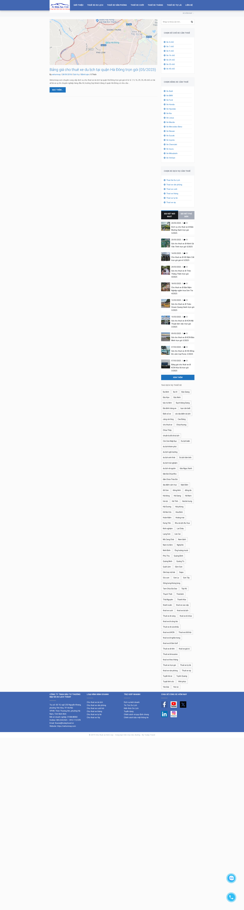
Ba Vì (175, 392)
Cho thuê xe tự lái (94, 714)
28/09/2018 (67, 74)
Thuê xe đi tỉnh (169, 649)
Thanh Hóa (181, 600)
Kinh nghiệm (168, 528)
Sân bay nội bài (169, 572)
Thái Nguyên (168, 600)
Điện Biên (184, 485)
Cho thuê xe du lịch (95, 702)
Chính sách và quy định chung (136, 714)
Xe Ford (169, 100)
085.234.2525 (61, 720)
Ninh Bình (166, 550)
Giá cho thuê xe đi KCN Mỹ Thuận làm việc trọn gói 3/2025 (182, 324)
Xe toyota (170, 140)
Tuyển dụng (128, 711)
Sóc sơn (166, 578)
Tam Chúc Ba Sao (170, 589)
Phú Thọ (166, 556)
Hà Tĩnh (175, 501)
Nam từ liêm (168, 545)
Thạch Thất (167, 594)
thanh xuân (167, 605)
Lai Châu (180, 528)
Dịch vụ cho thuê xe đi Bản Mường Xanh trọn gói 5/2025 (182, 230)
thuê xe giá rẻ (184, 649)
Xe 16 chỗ (170, 55)
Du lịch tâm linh (185, 457)
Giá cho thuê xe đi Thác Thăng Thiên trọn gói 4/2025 (181, 274)
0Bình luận (85, 74)
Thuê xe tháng (155, 5)
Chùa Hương (181, 425)
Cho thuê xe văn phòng (96, 705)
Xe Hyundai (171, 109)
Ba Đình (166, 392)
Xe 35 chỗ (170, 64)
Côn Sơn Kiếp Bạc (170, 441)
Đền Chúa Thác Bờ (170, 479)
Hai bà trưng (187, 501)
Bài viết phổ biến (186, 215)
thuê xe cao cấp (182, 605)
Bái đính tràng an (169, 408)
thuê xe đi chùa (186, 616)
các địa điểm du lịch (182, 414)
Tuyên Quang (181, 676)
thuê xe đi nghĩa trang (171, 638)
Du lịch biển (185, 441)
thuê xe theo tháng (170, 660)
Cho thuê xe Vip (93, 717)
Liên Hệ (189, 5)
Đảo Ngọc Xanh (186, 468)
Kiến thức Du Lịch (131, 708)
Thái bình (180, 594)
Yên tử (176, 687)
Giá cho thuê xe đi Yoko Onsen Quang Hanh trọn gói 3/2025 (182, 307)
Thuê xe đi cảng (169, 616)
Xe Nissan (170, 131)
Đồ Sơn (166, 490)
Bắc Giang (185, 392)
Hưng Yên (167, 523)
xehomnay (56, 74)
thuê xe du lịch (182, 610)
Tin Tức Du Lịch (130, 705)
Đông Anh (177, 490)
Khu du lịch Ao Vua (182, 523)
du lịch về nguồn (169, 468)
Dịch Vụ (76, 74)
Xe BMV (169, 95)
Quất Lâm (167, 567)
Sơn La (176, 578)
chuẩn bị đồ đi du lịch (171, 436)
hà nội (165, 501)
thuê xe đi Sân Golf (170, 643)
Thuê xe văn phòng (117, 5)
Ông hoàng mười (181, 550)
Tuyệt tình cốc (168, 681)
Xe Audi (169, 91)
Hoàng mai (180, 518)
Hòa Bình (179, 512)
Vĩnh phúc (182, 681)
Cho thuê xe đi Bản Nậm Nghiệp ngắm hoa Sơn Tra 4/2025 (182, 290)
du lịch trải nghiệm (170, 463)
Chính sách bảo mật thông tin (136, 717)
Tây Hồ (184, 589)
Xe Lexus (170, 118)
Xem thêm (177, 377)
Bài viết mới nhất (169, 215)
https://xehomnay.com (66, 726)
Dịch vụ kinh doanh (132, 702)
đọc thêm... (57, 90)
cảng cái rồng (168, 419)
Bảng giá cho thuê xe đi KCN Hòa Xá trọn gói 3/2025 (181, 367)
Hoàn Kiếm (167, 518)
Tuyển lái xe (167, 676)
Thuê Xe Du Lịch (95, 5)
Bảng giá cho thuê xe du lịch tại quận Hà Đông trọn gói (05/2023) (103, 69)
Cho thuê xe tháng (94, 711)
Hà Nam (188, 496)
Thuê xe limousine (170, 654)
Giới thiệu (78, 5)
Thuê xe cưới (137, 5)
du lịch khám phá (169, 447)
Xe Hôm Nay (187, 13)
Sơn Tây (186, 578)
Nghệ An (180, 545)
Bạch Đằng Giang (183, 403)
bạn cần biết (185, 408)
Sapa (181, 572)
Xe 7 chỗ (170, 46)
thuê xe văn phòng (170, 671)
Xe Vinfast (170, 158)
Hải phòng (179, 507)
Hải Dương (167, 507)
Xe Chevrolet (171, 144)
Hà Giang (177, 496)
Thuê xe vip (171, 202)
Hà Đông (166, 496)
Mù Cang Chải (168, 539)
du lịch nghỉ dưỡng (170, 452)
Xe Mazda (170, 122)
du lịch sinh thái (169, 457)
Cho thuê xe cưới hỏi (95, 708)
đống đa (188, 490)
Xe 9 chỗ (170, 51)
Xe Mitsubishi (171, 153)
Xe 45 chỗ (170, 69)
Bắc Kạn (166, 397)
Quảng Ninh (167, 561)
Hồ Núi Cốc (167, 512)
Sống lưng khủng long (171, 583)
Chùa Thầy (167, 430)
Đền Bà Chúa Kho (170, 474)
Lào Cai (177, 534)
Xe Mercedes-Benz (174, 127)
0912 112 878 (75, 720)
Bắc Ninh (177, 397)
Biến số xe (167, 414)
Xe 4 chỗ (170, 42)
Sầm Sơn (178, 567)
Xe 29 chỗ (170, 60)
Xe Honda (170, 104)
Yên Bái (166, 687)
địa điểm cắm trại (170, 485)
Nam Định (182, 539)
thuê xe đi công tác (170, 621)
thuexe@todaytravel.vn (64, 723)
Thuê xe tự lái (174, 5)
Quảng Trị (180, 561)
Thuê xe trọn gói (169, 665)
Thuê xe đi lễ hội (185, 632)
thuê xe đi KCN (168, 632)
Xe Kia (169, 113)
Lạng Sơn (166, 534)
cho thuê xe (167, 425)
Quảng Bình (178, 556)
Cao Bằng (182, 419)
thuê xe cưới (168, 610)
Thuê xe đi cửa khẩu (171, 627)
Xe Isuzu (170, 149)
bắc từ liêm (167, 403)
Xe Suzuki (170, 135)
